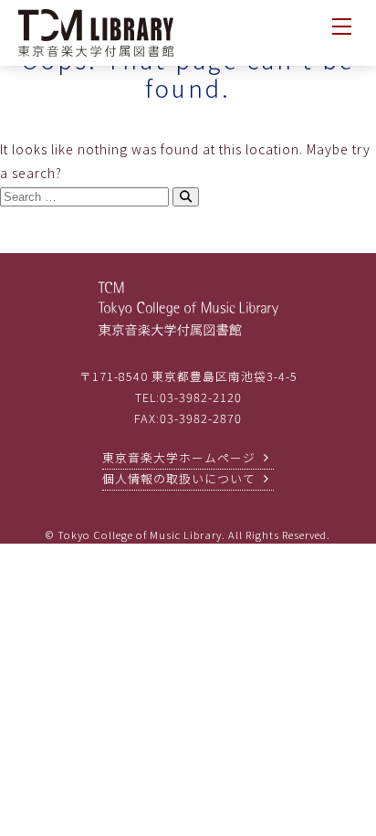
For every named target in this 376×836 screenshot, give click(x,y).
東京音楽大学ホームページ (179, 457)
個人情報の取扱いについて (179, 478)
